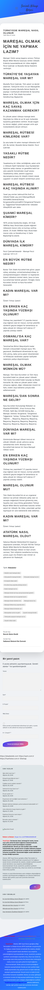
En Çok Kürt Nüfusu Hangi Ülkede (13, 899)
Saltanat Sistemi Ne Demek (14, 641)
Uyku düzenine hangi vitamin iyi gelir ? (14, 809)
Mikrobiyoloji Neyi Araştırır (10, 905)
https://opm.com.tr (26, 756)
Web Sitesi (6, 713)
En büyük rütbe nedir (10, 581)
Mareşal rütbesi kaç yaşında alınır (14, 605)
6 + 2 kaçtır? (7, 732)
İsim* (4, 695)
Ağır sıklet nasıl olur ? (9, 773)
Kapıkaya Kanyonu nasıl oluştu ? (12, 814)
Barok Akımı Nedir (10, 634)
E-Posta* (5, 704)
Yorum (5, 671)
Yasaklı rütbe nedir (9, 620)
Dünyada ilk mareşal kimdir (12, 577)
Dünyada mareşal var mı (31, 577)
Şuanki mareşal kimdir (29, 612)
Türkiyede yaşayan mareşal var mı (14, 616)
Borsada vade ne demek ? (10, 819)
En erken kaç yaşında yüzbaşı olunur (15, 585)
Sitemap (23, 759)
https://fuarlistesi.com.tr (9, 759)
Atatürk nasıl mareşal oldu (12, 573)
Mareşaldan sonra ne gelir (12, 612)
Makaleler (12, 568)
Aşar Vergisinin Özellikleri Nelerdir (13, 912)
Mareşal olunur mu (29, 601)
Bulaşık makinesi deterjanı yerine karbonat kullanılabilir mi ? (20, 804)
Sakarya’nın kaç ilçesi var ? (11, 788)
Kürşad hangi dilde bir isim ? (11, 778)
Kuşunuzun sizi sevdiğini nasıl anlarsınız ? (15, 799)
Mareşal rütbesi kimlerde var (12, 608)
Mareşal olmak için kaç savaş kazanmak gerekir (18, 593)
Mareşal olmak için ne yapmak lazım (15, 597)
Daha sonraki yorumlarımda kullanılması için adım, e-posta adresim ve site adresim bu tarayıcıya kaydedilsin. (20, 726)
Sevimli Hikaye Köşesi (29, 8)
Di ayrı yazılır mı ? (8, 794)
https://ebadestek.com (9, 756)
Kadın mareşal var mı (10, 589)
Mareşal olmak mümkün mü (12, 601)
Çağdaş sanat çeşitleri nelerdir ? (12, 783)
